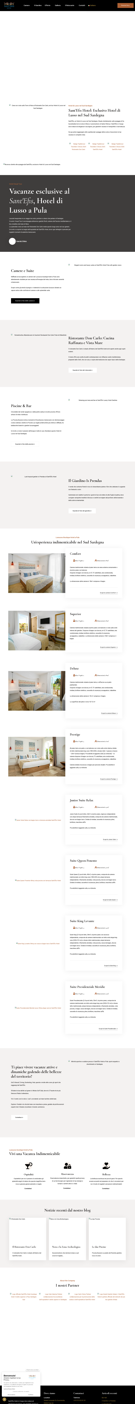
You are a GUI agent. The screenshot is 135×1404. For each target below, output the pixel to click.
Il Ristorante (69, 5)
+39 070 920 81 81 (79, 1400)
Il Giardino (38, 5)
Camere (27, 5)
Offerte (47, 5)
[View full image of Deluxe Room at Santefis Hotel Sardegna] (38, 691)
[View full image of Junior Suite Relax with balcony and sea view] (38, 820)
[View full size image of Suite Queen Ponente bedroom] (38, 880)
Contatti (82, 5)
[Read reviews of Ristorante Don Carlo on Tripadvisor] (78, 153)
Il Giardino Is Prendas (109, 1401)
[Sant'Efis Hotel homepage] (24, 1299)
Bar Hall (104, 1398)
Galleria (58, 5)
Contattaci (28, 1188)
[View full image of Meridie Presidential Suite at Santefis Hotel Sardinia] (38, 1008)
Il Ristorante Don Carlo (24, 1246)
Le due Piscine (99, 1246)
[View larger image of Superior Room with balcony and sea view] (38, 631)
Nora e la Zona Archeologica (66, 1246)
